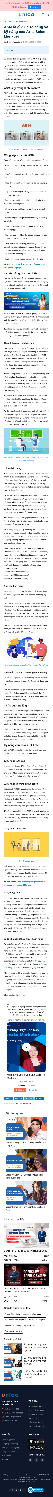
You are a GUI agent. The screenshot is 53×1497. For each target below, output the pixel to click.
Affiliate (5, 1459)
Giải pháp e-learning (10, 1444)
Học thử (33, 1090)
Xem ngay (34, 7)
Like (9, 1099)
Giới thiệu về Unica (35, 1406)
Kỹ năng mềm (21, 21)
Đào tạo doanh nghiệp (10, 1448)
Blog (9, 21)
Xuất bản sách (7, 1455)
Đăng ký (21, 1090)
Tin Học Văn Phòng (13, 1325)
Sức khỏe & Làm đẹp (13, 1331)
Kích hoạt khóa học (35, 1414)
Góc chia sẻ (33, 1418)
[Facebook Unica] (36, 1460)
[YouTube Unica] (30, 1460)
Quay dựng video (8, 1452)
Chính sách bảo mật (36, 1426)
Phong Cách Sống (12, 1314)
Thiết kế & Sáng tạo (37, 1320)
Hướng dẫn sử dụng (36, 1410)
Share (19, 1099)
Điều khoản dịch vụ (35, 1422)
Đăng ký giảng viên (9, 1440)
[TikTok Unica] (42, 1460)
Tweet (29, 1099)
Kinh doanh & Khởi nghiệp (15, 1320)
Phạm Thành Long (14, 42)
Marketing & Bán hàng (32, 1314)
